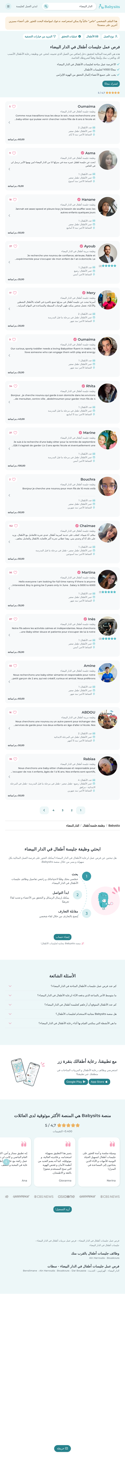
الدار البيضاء (113, 1270)
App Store (98, 1081)
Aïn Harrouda (97, 1257)
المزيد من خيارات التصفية (39, 36)
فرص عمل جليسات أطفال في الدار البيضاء (99, 1240)
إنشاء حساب (62, 937)
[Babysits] (109, 6)
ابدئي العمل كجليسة (26, 6)
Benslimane (30, 1270)
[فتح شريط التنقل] (8, 6)
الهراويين (101, 1270)
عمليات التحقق (69, 36)
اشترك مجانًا (111, 83)
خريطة (60, 1448)
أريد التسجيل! (63, 1209)
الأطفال (90, 36)
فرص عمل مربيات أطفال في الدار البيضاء (56, 1240)
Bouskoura (113, 1257)
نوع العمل (109, 36)
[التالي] (44, 810)
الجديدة (91, 1270)
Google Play (74, 1081)
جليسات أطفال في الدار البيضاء (104, 1245)
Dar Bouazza (79, 1270)
